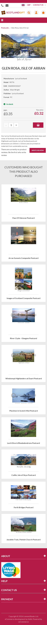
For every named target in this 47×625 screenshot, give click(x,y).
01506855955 (2, 5)
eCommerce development (15, 619)
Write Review (38, 150)
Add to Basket (38, 125)
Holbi (30, 619)
